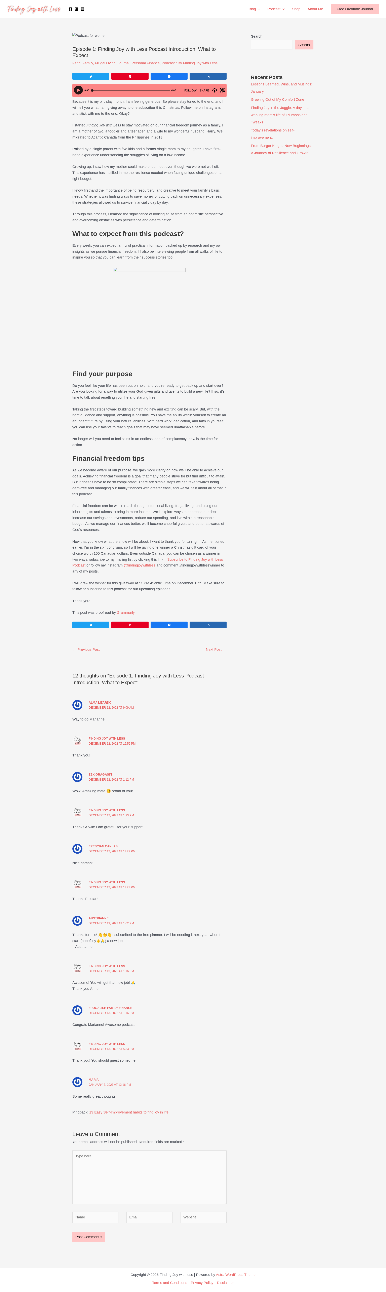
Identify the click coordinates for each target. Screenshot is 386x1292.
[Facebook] (70, 9)
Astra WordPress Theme (236, 1275)
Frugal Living (105, 63)
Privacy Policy (202, 1283)
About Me (315, 9)
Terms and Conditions (169, 1283)
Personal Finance (145, 63)
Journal (123, 63)
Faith (76, 63)
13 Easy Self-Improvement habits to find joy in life (128, 1112)
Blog (252, 9)
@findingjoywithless (139, 565)
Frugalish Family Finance (110, 1008)
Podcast (273, 9)
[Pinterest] (76, 9)
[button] (258, 9)
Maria (94, 1079)
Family (87, 63)
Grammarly (125, 613)
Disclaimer (225, 1283)
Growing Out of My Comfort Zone (277, 99)
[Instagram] (82, 9)
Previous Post (86, 650)
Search (256, 36)
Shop (296, 9)
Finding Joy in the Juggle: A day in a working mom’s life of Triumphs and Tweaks (280, 115)
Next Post (216, 650)
